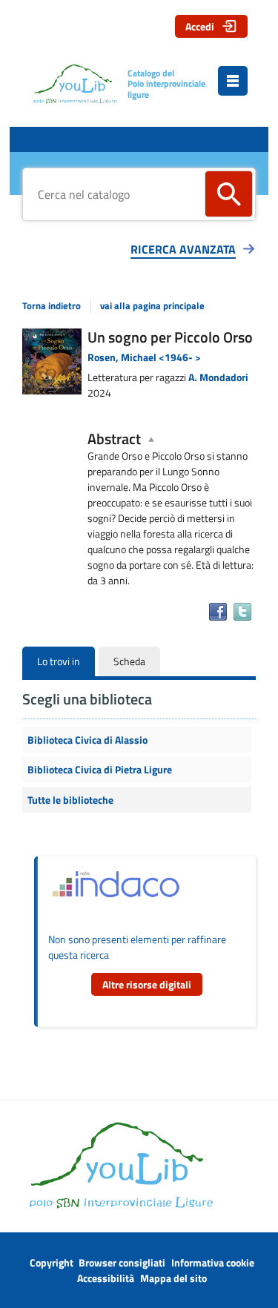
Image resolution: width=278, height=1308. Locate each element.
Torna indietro (51, 306)
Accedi (199, 26)
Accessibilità (105, 1278)
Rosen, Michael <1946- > (144, 357)
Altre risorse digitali (146, 984)
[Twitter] (242, 612)
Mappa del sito (173, 1278)
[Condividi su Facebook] (218, 612)
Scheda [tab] (129, 661)
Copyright (51, 1262)
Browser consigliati (122, 1262)
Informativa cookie (212, 1262)
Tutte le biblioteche (70, 799)
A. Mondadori (218, 377)
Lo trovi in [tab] (58, 661)
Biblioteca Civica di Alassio (87, 739)
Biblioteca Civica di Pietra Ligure (99, 769)
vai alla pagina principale (152, 306)
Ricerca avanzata (183, 249)
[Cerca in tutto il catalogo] (229, 194)
